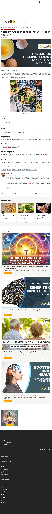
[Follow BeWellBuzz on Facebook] (7, 188)
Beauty (2, 471)
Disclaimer (38, 512)
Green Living (3, 487)
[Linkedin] (42, 450)
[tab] (25, 222)
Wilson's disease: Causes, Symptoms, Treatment (42, 217)
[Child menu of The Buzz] (32, 21)
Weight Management (11, 29)
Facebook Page (47, 183)
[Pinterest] (37, 2)
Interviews (3, 497)
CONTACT (48, 2)
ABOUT (43, 2)
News (2, 499)
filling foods (4, 169)
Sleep (2, 478)
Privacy (22, 512)
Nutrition (5, 29)
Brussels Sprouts (7, 122)
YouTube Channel (31, 183)
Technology (3, 502)
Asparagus (6, 119)
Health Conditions (4, 474)
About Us (6, 439)
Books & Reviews (4, 456)
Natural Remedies (4, 489)
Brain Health (3, 458)
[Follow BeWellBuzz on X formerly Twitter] (9, 188)
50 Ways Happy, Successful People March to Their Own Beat (12, 192)
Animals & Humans (4, 486)
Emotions (3, 459)
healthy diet (9, 169)
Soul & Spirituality (4, 491)
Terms (25, 512)
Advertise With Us (7, 442)
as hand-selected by (35, 76)
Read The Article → (8, 273)
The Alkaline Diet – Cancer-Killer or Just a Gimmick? (26, 217)
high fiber (13, 169)
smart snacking (28, 169)
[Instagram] (34, 2)
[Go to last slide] (3, 212)
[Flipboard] (39, 2)
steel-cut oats (7, 147)
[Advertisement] (26, 12)
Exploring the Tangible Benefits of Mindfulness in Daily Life (22, 310)
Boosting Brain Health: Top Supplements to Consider (20, 395)
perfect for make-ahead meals (15, 164)
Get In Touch (6, 440)
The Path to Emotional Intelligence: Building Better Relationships (24, 352)
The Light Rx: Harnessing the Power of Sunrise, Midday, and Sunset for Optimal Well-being (26, 267)
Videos (2, 504)
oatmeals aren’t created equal (10, 146)
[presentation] (8, 208)
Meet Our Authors (7, 444)
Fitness (2, 472)
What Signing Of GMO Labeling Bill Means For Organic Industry (9, 217)
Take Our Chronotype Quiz (6, 506)
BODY (2, 29)
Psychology (3, 463)
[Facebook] (30, 2)
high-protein (19, 169)
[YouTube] (36, 2)
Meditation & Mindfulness (6, 461)
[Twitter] (32, 2)
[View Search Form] (50, 22)
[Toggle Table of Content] (11, 117)
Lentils (5, 123)
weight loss (35, 169)
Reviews (2, 500)
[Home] (1, 27)
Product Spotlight (21, 22)
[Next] (49, 212)
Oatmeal (5, 121)
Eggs (5, 118)
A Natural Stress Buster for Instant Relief (43, 192)
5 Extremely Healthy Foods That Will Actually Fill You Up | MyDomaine (17, 167)
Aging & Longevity (4, 469)
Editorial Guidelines (31, 512)
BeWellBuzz (4, 37)
